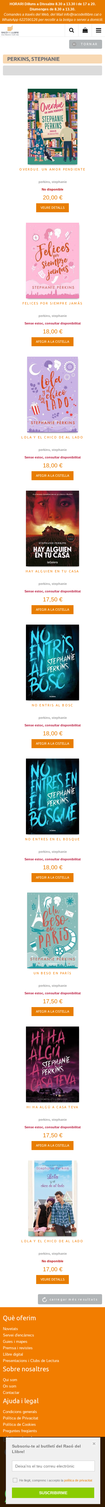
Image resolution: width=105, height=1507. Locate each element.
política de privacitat (78, 1480)
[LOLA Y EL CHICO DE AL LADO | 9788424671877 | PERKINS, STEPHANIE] (52, 394)
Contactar (11, 1392)
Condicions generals (20, 1412)
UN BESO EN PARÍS (52, 973)
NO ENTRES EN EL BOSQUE (52, 839)
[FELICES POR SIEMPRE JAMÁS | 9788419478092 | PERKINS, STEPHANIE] (52, 260)
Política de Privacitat (20, 1418)
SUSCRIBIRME (53, 1492)
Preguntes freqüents (20, 1431)
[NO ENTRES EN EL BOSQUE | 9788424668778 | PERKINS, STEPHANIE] (52, 796)
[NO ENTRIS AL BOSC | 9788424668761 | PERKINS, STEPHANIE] (52, 662)
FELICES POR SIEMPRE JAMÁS (52, 303)
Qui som (10, 1380)
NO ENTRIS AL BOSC (52, 705)
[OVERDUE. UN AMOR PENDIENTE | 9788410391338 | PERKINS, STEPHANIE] (52, 126)
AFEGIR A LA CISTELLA (52, 341)
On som (9, 1386)
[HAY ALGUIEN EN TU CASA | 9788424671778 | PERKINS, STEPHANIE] (52, 528)
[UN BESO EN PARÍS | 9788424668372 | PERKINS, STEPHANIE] (52, 930)
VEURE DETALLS (52, 207)
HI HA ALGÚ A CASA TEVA (52, 1107)
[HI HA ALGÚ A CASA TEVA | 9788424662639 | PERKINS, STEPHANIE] (52, 1064)
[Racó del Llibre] (10, 31)
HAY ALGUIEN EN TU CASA (52, 571)
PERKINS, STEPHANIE (52, 182)
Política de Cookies (19, 1424)
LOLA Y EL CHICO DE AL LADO (52, 437)
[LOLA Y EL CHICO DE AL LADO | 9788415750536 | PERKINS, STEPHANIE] (52, 1198)
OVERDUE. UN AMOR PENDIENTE (52, 169)
